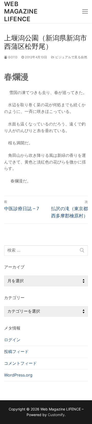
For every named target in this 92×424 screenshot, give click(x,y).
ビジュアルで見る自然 (70, 57)
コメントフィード (20, 363)
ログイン (12, 339)
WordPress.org (18, 375)
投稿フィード (16, 351)
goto (12, 57)
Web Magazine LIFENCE (21, 11)
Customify (56, 415)
